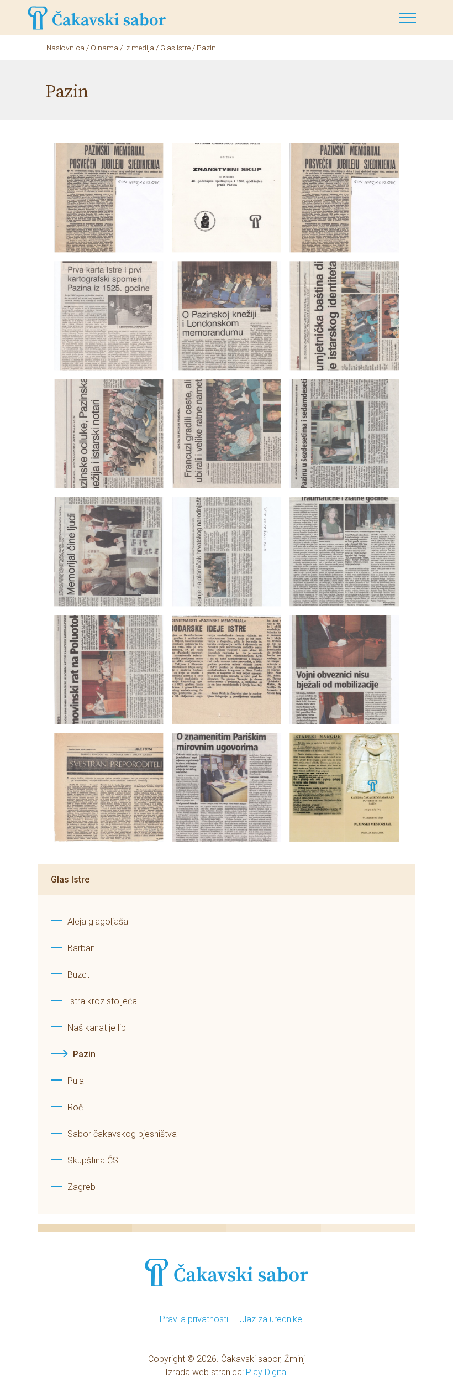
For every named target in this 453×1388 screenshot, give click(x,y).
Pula (75, 1081)
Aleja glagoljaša (97, 921)
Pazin (84, 1054)
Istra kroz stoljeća (102, 1001)
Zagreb (81, 1187)
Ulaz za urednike (270, 1319)
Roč (75, 1107)
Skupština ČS (92, 1160)
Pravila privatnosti (194, 1319)
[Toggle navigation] (407, 17)
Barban (81, 948)
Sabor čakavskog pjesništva (122, 1134)
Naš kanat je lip (96, 1027)
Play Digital (267, 1372)
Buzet (78, 974)
